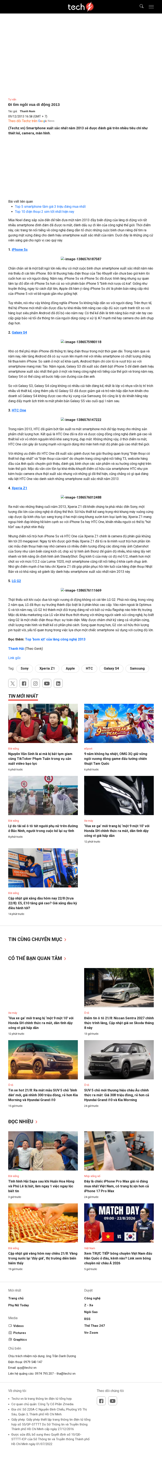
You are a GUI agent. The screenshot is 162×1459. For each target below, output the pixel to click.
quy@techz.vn (26, 1368)
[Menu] (151, 7)
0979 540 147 (33, 1362)
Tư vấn (12, 99)
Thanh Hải (16, 649)
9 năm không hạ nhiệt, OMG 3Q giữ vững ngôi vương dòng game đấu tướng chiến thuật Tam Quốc (115, 759)
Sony (24, 668)
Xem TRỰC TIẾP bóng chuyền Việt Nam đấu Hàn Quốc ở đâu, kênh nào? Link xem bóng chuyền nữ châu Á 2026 (118, 1258)
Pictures (19, 1333)
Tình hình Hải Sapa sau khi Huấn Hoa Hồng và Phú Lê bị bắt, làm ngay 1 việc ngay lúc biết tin (41, 1186)
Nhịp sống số (92, 1176)
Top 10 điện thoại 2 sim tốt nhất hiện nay (44, 212)
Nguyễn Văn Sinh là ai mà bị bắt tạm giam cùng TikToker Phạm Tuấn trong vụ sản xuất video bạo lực (40, 759)
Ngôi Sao (91, 1312)
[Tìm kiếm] (138, 6)
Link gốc (14, 658)
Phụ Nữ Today (18, 1305)
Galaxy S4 (111, 668)
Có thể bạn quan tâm (35, 958)
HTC (89, 668)
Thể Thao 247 (94, 1326)
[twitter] (12, 683)
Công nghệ (92, 1298)
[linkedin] (58, 683)
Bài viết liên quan (20, 202)
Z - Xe (88, 1305)
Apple (70, 668)
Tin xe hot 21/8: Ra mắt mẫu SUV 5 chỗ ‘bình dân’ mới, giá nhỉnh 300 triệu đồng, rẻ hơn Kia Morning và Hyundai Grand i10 (43, 1095)
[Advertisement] (81, 169)
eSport (88, 748)
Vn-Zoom (91, 1333)
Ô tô (86, 1012)
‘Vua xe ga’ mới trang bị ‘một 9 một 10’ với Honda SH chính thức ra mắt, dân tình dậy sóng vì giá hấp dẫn (116, 831)
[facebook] (24, 683)
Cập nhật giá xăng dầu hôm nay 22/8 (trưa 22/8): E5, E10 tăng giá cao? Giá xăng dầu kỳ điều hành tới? (42, 903)
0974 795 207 (44, 1373)
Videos (18, 1326)
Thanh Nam (27, 111)
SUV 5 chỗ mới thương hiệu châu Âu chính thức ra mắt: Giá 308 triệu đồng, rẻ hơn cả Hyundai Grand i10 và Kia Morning (116, 1095)
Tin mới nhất (23, 696)
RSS (87, 1319)
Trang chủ (15, 1298)
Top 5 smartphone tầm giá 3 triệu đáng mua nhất (50, 207)
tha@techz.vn (66, 1373)
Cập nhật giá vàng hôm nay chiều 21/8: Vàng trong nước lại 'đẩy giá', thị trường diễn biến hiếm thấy (42, 1258)
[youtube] (46, 683)
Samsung (137, 668)
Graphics (20, 1340)
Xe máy (88, 820)
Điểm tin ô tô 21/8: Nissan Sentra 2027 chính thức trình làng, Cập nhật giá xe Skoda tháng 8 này (119, 1023)
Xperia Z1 (47, 668)
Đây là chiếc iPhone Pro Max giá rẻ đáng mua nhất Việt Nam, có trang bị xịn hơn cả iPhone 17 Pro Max (116, 1186)
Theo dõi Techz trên (22, 121)
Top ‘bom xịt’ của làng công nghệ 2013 (55, 639)
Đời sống (13, 748)
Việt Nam (89, 1248)
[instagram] (35, 683)
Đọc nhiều (21, 1122)
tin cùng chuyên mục (35, 939)
